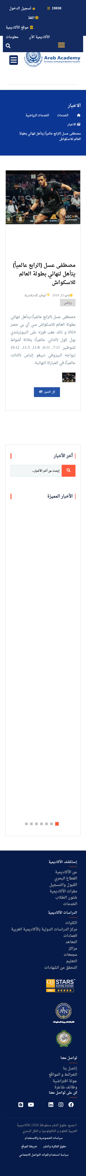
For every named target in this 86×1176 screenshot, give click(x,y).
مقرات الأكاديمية (63, 891)
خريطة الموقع (29, 1146)
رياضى (68, 303)
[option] (43, 197)
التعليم (71, 961)
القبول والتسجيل (63, 885)
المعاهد (71, 942)
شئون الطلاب (66, 897)
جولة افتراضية (65, 1081)
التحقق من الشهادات (60, 967)
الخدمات (62, 115)
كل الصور (49, 392)
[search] (68, 471)
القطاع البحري (65, 878)
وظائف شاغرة (65, 1087)
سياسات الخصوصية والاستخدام (44, 1138)
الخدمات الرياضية (37, 115)
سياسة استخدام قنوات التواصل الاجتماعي (44, 1155)
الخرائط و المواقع (63, 1074)
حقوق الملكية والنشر (54, 1146)
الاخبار (72, 125)
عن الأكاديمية (66, 872)
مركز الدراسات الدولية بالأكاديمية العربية (44, 929)
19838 (56, 8)
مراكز (73, 948)
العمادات (70, 936)
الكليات (71, 923)
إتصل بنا (70, 1068)
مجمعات (70, 954)
